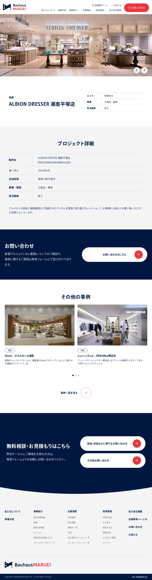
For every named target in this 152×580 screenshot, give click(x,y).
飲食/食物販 (39, 528)
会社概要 (72, 522)
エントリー (107, 543)
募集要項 (107, 533)
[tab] (73, 375)
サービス (37, 533)
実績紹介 (73, 10)
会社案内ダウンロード (79, 538)
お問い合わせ (138, 8)
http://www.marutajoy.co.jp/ (54, 162)
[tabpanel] (40, 335)
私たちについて (48, 10)
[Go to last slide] (137, 70)
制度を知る (108, 528)
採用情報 (100, 10)
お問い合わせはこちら (114, 254)
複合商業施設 (40, 517)
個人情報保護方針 (139, 577)
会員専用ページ (101, 5)
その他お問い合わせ (98, 460)
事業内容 (62, 10)
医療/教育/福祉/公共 (43, 538)
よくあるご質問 (109, 538)
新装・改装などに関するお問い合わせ (107, 443)
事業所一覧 (73, 528)
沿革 (70, 533)
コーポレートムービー (78, 543)
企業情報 (87, 10)
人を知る (106, 522)
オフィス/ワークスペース (44, 543)
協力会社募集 (115, 10)
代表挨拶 (72, 517)
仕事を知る (108, 517)
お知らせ (117, 5)
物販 (36, 522)
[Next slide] (144, 70)
